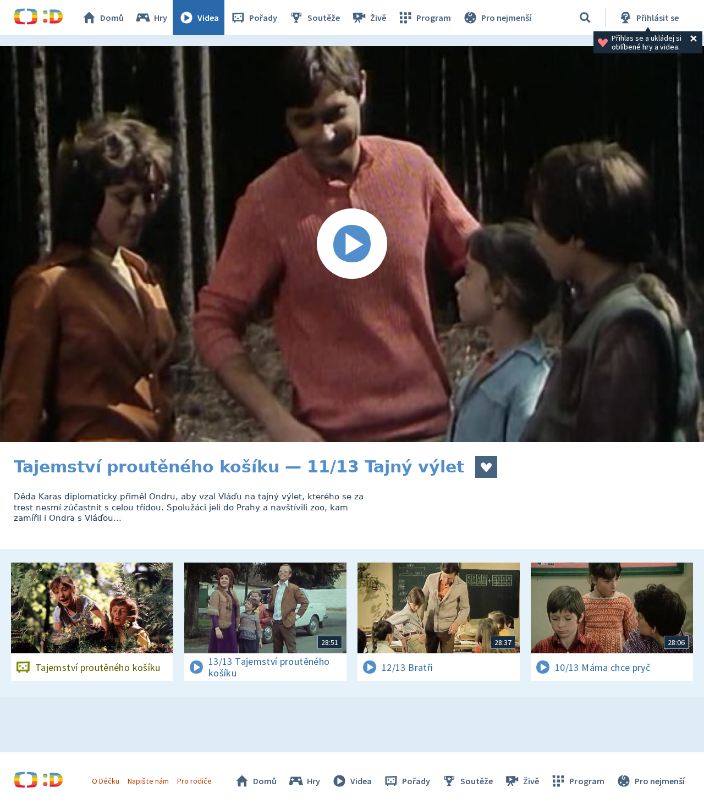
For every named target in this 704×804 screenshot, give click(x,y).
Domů (112, 17)
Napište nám (148, 781)
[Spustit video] (352, 244)
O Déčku (105, 781)
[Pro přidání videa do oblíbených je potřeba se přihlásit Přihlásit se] (486, 467)
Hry (160, 17)
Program (433, 17)
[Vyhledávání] (585, 17)
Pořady (263, 17)
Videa (208, 17)
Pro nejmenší (506, 17)
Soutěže (323, 17)
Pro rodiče (194, 781)
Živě (378, 17)
